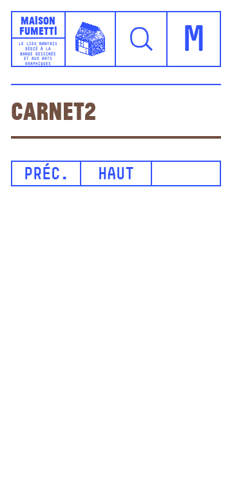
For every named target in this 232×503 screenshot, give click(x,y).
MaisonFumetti (38, 25)
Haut (116, 175)
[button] (142, 38)
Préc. (46, 175)
